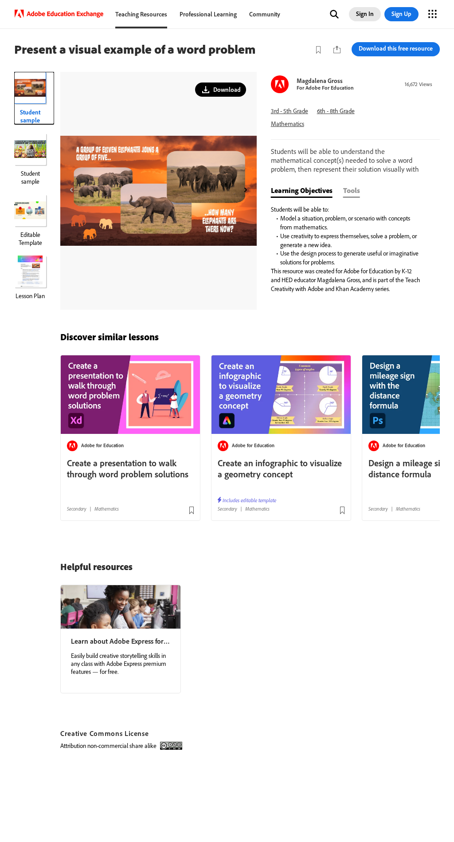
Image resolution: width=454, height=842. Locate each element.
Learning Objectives (302, 190)
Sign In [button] (365, 14)
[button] (334, 14)
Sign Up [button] (401, 14)
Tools (351, 190)
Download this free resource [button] (396, 48)
